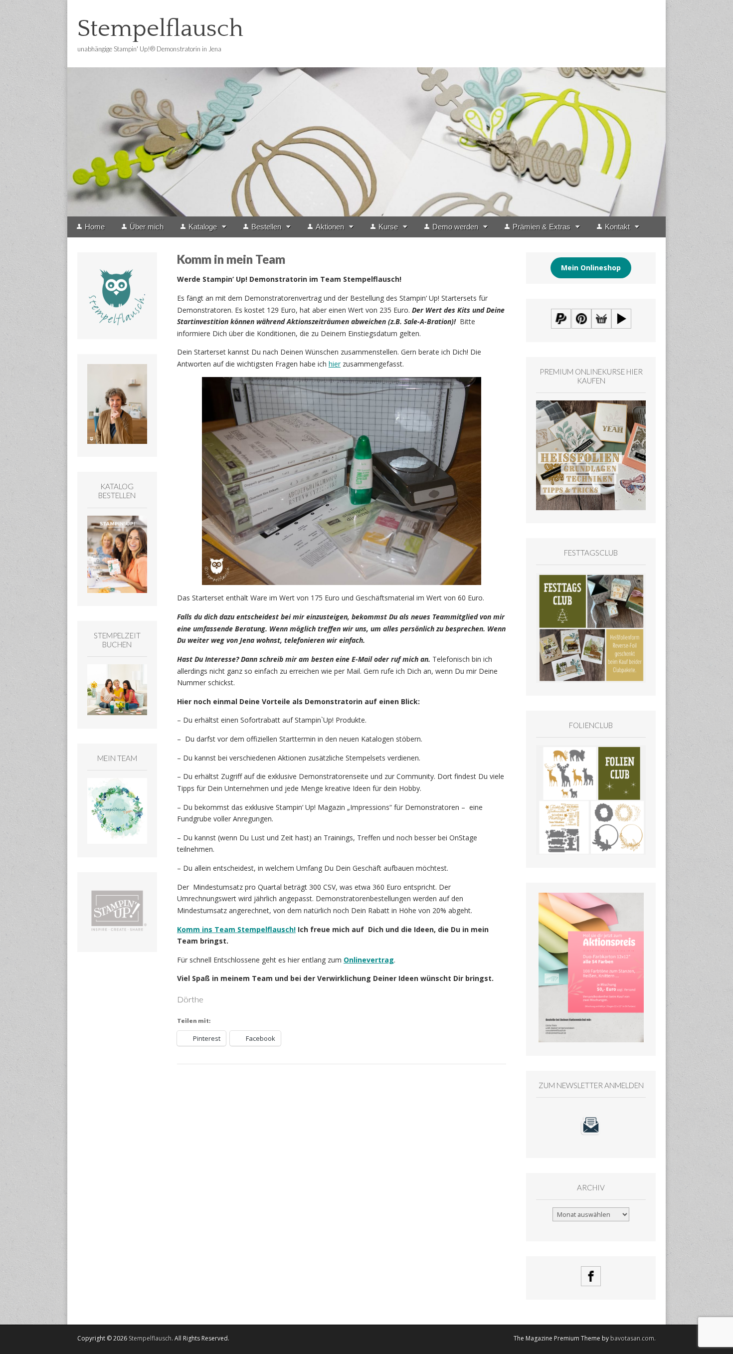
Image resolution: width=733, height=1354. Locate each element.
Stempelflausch (160, 28)
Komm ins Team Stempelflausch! (236, 929)
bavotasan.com (632, 1338)
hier (335, 364)
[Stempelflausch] (366, 108)
